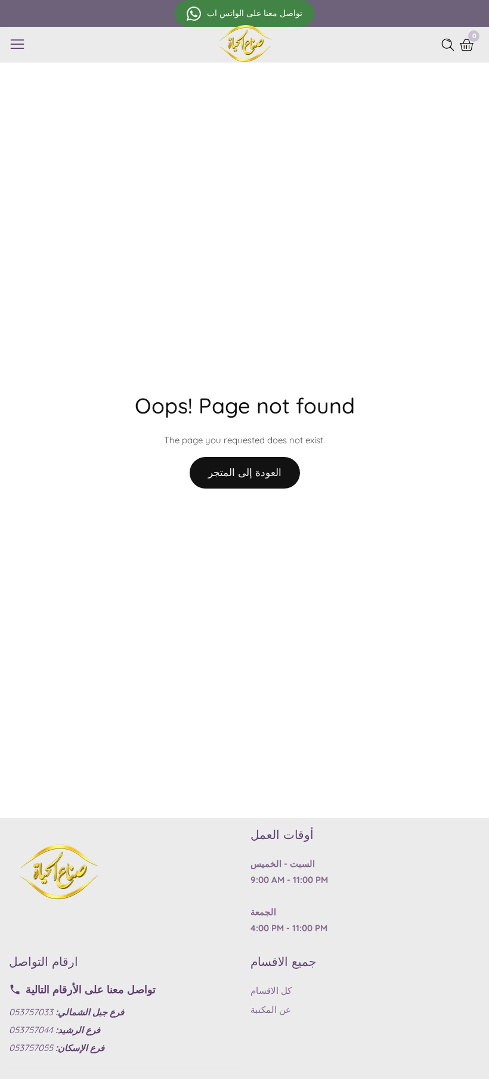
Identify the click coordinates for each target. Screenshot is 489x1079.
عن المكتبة (270, 1009)
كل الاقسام (271, 990)
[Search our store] (450, 44)
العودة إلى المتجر (244, 472)
